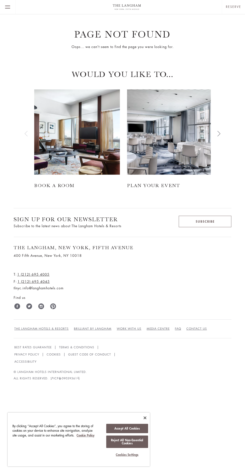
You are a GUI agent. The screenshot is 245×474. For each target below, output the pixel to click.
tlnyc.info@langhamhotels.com (39, 288)
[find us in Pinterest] (53, 307)
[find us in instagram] (41, 307)
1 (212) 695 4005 (33, 274)
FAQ (178, 328)
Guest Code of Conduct (89, 354)
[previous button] (26, 133)
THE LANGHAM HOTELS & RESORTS (41, 328)
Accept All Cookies (127, 428)
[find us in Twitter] (29, 307)
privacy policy (26, 354)
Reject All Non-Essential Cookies (127, 442)
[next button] (219, 133)
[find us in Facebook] (17, 307)
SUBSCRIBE (205, 221)
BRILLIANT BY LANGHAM (92, 328)
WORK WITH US (129, 328)
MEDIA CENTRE (158, 328)
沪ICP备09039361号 (65, 378)
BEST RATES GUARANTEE (33, 347)
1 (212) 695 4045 (33, 281)
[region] (79, 439)
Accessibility (25, 361)
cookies (54, 354)
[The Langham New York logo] (119, 7)
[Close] (145, 417)
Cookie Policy (86, 435)
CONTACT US (196, 328)
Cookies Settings (127, 454)
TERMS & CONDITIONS (76, 347)
